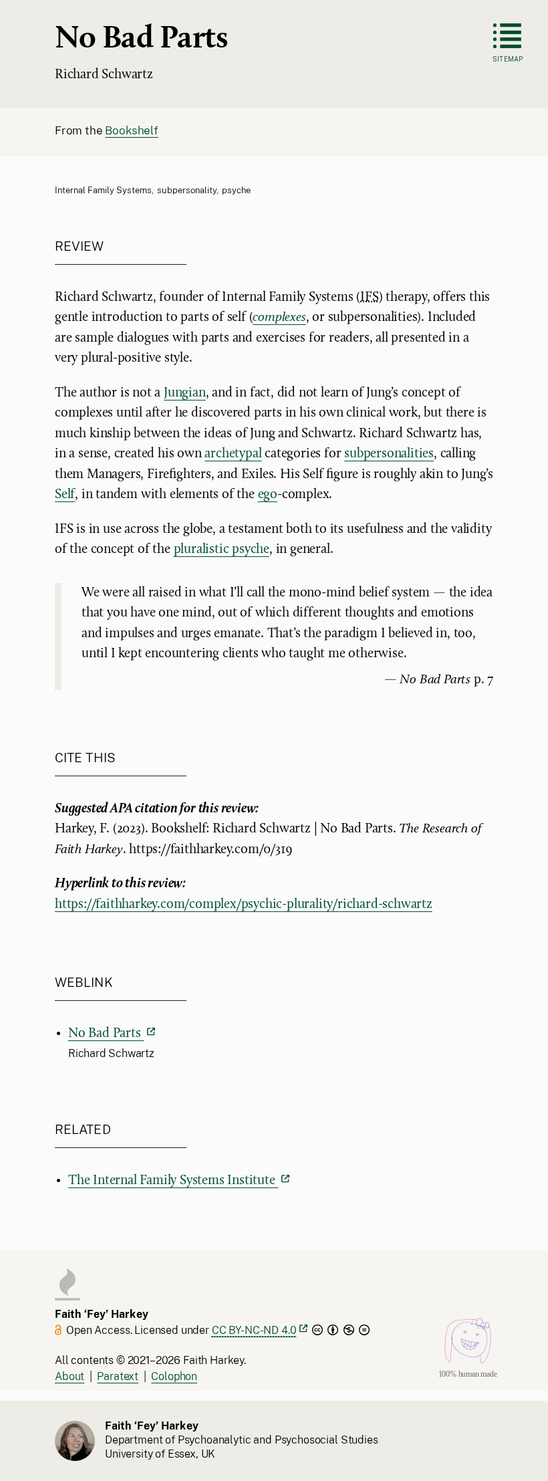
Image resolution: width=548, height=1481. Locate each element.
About (69, 1376)
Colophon (174, 1376)
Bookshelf (131, 130)
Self (65, 494)
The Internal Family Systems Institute (173, 1180)
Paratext (117, 1376)
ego (267, 494)
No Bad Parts (106, 1033)
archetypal (232, 454)
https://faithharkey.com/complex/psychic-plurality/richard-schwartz (243, 904)
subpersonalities (389, 454)
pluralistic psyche (221, 549)
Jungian (185, 393)
